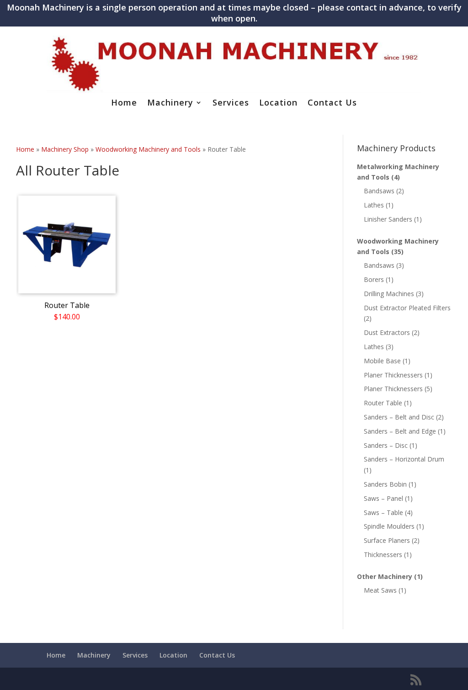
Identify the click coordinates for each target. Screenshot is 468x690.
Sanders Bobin (385, 484)
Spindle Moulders (389, 526)
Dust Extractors (387, 332)
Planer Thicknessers (393, 375)
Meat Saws (380, 590)
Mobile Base (382, 360)
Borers (374, 279)
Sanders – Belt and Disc (399, 417)
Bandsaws (379, 190)
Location (278, 103)
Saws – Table (383, 512)
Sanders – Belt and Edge (400, 431)
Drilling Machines (389, 293)
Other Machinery (384, 576)
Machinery (170, 103)
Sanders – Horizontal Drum (404, 459)
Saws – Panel (383, 498)
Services (231, 103)
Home (124, 103)
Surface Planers (387, 540)
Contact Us (332, 103)
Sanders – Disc (386, 445)
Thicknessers (383, 554)
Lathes (374, 205)
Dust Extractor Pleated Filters (407, 307)
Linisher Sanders (388, 219)
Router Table (383, 402)
